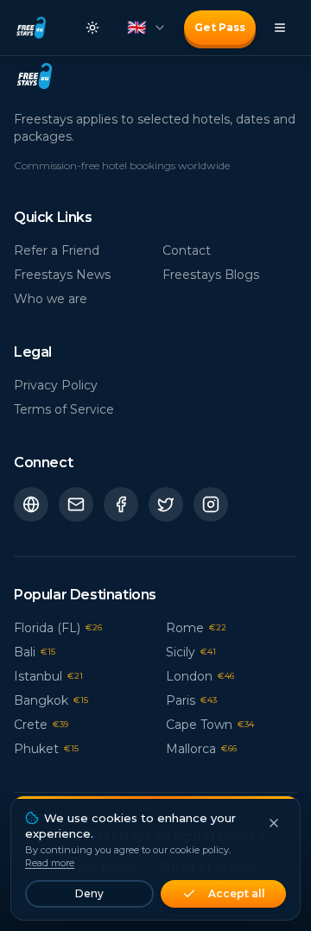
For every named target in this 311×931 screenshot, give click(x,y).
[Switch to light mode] (92, 27)
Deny (89, 893)
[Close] (274, 823)
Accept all (236, 893)
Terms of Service (64, 409)
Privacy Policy (56, 385)
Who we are (50, 299)
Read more (49, 863)
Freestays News (62, 274)
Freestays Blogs (210, 274)
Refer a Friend (56, 250)
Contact (186, 250)
